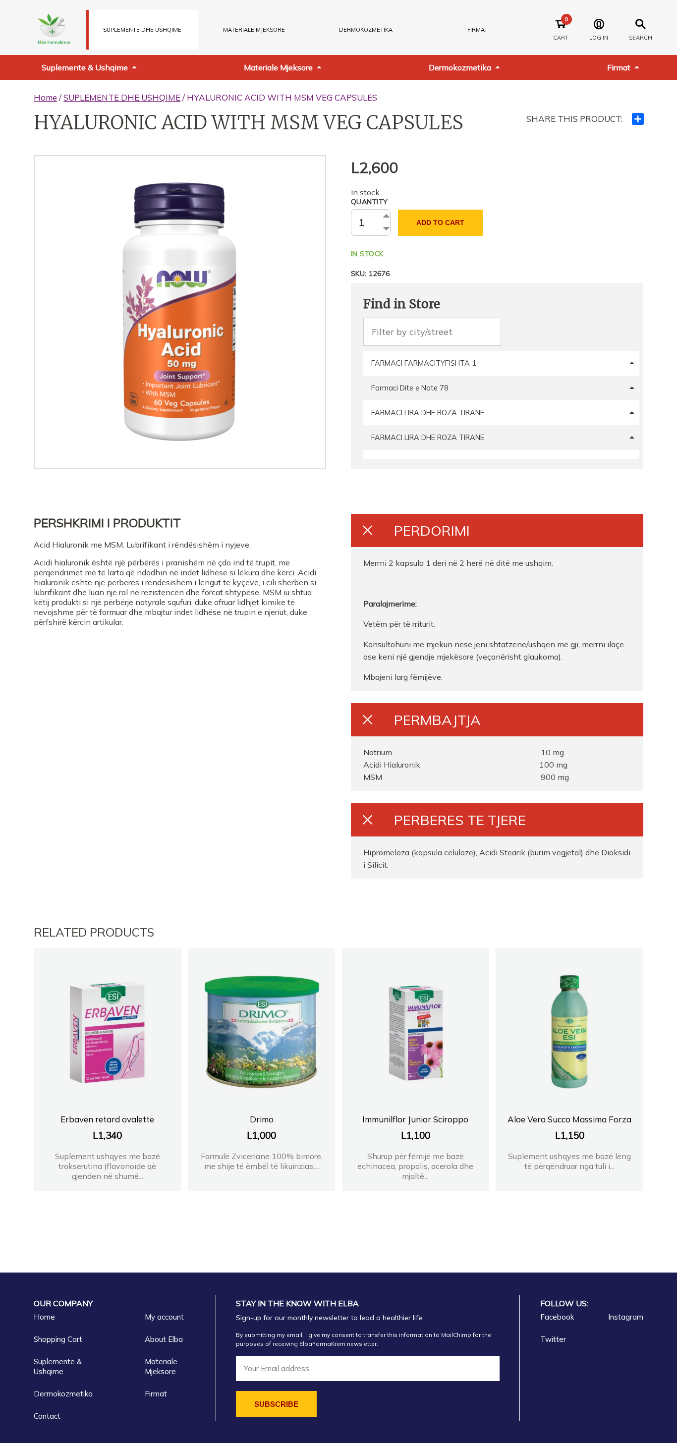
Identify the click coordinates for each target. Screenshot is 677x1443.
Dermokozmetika (460, 67)
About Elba (164, 1339)
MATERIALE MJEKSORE (254, 30)
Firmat (477, 30)
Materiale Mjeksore (278, 67)
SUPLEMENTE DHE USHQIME (142, 30)
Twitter (553, 1339)
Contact (47, 1416)
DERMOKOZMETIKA (366, 30)
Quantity (369, 201)
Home (45, 97)
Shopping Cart (58, 1339)
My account (164, 1317)
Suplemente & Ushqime (85, 67)
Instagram (625, 1317)
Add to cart (440, 222)
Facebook (557, 1317)
